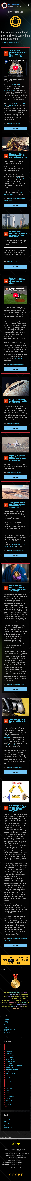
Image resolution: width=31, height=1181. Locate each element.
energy (16, 550)
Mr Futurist (6, 1122)
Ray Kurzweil (7, 1026)
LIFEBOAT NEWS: (19, 1150)
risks (3, 1006)
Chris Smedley (9, 1104)
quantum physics (7, 941)
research (28, 1004)
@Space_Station (9, 90)
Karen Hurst (9, 1063)
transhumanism (25, 1006)
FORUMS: (11, 1167)
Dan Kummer (10, 364)
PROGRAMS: (18, 1163)
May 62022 (6, 53)
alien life (17, 423)
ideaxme (14, 1000)
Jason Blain (9, 1098)
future (15, 998)
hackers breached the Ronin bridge (14, 178)
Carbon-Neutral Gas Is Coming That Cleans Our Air (17, 721)
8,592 (26, 960)
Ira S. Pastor (9, 1102)
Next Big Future (8, 1124)
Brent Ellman (9, 1092)
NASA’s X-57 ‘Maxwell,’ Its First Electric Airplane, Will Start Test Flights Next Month (17, 458)
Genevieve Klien (11, 124)
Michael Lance (10, 1096)
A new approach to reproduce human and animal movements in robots (17, 281)
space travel (17, 124)
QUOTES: (18, 1167)
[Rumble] (22, 1174)
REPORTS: (18, 1160)
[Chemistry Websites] (15, 981)
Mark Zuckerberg (8, 1032)
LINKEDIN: (6, 1153)
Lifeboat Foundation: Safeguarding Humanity (11, 5)
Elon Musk (6, 1027)
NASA (29, 1003)
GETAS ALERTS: (19, 1153)
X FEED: (6, 1156)
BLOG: (17, 1156)
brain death (14, 996)
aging (6, 992)
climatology (17, 684)
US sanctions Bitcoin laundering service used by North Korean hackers (18, 156)
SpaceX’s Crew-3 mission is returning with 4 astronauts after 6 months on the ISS (18, 53)
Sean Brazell (9, 1088)
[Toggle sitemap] (25, 5)
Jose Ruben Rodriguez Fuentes (14, 1065)
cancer (17, 996)
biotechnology (24, 995)
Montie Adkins (9, 1100)
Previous (9, 957)
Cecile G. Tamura (10, 1073)
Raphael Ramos (10, 1084)
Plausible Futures (8, 1126)
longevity (24, 1003)
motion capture (17, 358)
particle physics (24, 939)
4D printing (6, 1021)
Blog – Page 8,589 (15, 12)
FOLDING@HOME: (6, 1163)
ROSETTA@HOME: (5, 1165)
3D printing (6, 1019)
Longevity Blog (7, 1120)
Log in (4, 42)
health (25, 998)
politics (7, 1004)
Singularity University (9, 1029)
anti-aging (17, 992)
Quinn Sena (9, 1051)
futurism (18, 998)
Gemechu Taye (10, 1059)
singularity (5, 1006)
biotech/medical (18, 767)
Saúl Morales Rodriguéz (12, 1047)
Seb (7, 1094)
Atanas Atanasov (11, 262)
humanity (10, 1000)
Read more (15, 128)
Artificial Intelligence (24, 992)
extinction (12, 998)
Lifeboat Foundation (12, 1172)
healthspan (5, 1001)
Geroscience (7, 1118)
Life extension (12, 1003)
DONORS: (10, 1158)
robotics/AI (16, 364)
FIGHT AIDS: (7, 1160)
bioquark (12, 995)
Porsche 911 (12, 745)
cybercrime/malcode (8, 201)
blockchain (10, 996)
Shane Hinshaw (10, 1082)
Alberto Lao (9, 1080)
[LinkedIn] (16, 1174)
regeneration (23, 1005)
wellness (16, 1008)
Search (28, 972)
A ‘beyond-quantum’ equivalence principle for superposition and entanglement (18, 808)
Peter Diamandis (8, 1023)
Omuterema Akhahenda (12, 1069)
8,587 (26, 957)
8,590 (16, 960)
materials (22, 684)
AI (8, 992)
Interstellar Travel (26, 1000)
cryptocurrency (21, 996)
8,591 (21, 960)
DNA (5, 1024)
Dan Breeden (9, 1053)
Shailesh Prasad (10, 1055)
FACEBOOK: (6, 1150)
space (17, 262)
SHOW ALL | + (6, 1107)
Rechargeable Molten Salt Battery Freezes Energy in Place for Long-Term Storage (18, 588)
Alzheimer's (11, 992)
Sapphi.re (26, 1172)
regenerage (16, 1005)
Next (18, 963)
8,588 (5, 960)
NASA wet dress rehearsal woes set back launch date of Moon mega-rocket (18, 234)
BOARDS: (18, 1158)
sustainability (21, 550)
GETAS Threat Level (15, 1144)
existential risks (7, 998)
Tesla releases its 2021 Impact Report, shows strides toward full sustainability (17, 505)
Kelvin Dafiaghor (10, 1061)
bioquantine (6, 994)
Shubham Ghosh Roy (11, 1049)
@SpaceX (21, 85)
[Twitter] (13, 1174)
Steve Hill (8, 1090)
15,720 (11, 963)
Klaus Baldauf (9, 1071)
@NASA (14, 85)
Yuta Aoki (8, 1076)
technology (19, 1006)
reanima (10, 1004)
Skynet (5, 1030)
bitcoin (16, 199)
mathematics (17, 939)
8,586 (21, 957)
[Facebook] (10, 1174)
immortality (19, 1001)
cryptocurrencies (21, 199)
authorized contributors (13, 42)
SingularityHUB (8, 1127)
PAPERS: (18, 1165)
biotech (18, 995)
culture (25, 996)
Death (27, 996)
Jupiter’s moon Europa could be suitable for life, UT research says (18, 401)
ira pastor (4, 1003)
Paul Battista (9, 1057)
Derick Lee (8, 1078)
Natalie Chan (9, 1086)
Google (21, 998)
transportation (22, 364)
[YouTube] (19, 1174)
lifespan (19, 1003)
